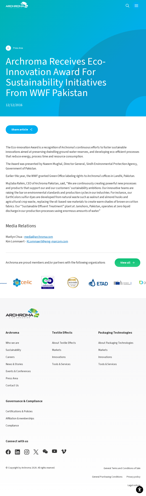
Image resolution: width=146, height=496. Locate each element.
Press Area (12, 378)
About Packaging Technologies (115, 343)
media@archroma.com (38, 237)
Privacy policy (133, 476)
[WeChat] (45, 451)
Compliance (12, 426)
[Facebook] (8, 451)
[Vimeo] (63, 451)
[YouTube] (54, 451)
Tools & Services (61, 364)
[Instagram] (26, 451)
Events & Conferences (18, 371)
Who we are (12, 343)
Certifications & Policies (19, 411)
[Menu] (136, 6)
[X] (35, 452)
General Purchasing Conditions (107, 476)
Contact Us (12, 385)
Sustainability (13, 350)
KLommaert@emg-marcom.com (47, 241)
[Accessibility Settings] (139, 489)
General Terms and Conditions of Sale (122, 468)
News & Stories (14, 364)
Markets (56, 350)
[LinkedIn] (17, 451)
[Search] (127, 5)
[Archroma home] (17, 5)
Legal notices (134, 485)
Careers (10, 357)
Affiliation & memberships (20, 418)
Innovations (59, 357)
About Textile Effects (64, 343)
